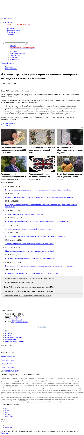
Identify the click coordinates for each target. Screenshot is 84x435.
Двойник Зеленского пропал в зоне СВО (18, 283)
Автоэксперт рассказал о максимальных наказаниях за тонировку (29, 244)
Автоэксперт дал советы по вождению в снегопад (24, 214)
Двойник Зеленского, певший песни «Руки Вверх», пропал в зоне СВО (29, 278)
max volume (9, 416)
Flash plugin (5, 433)
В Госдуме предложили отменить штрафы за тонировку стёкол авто (30, 258)
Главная (4, 63)
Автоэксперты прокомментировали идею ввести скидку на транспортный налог (35, 236)
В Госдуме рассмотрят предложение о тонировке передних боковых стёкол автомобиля (38, 190)
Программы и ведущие (15, 30)
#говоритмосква (11, 69)
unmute (7, 414)
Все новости (5, 125)
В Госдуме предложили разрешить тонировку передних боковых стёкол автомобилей (37, 221)
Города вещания (7, 364)
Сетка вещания (12, 32)
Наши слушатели (7, 367)
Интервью (10, 28)
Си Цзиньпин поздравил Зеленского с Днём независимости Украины (28, 291)
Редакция (10, 34)
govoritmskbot (14, 318)
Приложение (14, 59)
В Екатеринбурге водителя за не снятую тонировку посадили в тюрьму (32, 273)
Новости (8, 22)
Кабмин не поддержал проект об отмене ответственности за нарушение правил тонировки (39, 197)
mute (7, 412)
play (6, 408)
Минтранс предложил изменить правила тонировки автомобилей (29, 251)
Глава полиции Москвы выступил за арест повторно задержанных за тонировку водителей (39, 266)
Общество (9, 67)
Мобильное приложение (14, 341)
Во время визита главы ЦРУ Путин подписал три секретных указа (27, 296)
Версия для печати (10, 123)
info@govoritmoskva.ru (19, 322)
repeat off (8, 427)
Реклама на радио (7, 360)
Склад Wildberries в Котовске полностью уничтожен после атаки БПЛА (29, 287)
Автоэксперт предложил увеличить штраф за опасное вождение (29, 229)
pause (7, 410)
